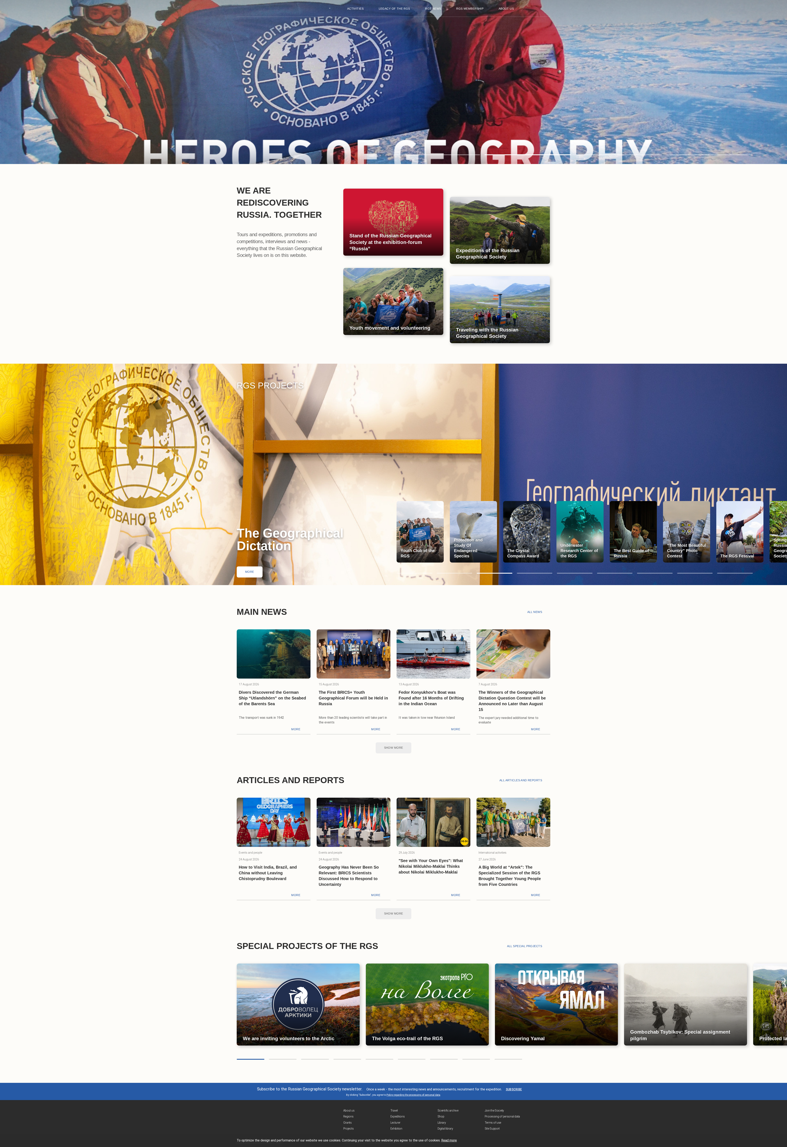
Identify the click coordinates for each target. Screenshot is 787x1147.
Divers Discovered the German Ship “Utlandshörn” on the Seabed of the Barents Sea (272, 698)
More (249, 571)
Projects (348, 1128)
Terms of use (493, 1122)
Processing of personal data (502, 1116)
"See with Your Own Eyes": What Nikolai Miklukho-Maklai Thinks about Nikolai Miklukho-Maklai (431, 866)
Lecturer (395, 1122)
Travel (394, 1110)
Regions (348, 1116)
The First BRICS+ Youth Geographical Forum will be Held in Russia (353, 698)
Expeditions (397, 1116)
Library (442, 1122)
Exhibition (396, 1128)
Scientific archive (448, 1110)
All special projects (524, 946)
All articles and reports (520, 780)
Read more (449, 1140)
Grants (347, 1122)
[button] (437, 154)
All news (534, 612)
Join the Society (494, 1110)
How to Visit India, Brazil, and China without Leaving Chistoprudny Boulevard (268, 873)
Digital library (445, 1128)
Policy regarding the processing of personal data (413, 1094)
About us (349, 1110)
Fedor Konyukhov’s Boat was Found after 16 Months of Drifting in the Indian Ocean (431, 698)
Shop (441, 1116)
